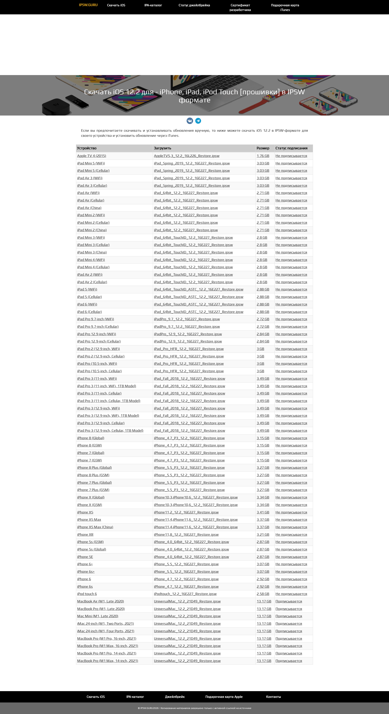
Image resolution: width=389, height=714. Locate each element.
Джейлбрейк (175, 697)
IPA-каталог (153, 5)
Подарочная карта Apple (224, 697)
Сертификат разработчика (240, 7)
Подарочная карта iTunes (285, 7)
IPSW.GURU (88, 5)
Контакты (273, 697)
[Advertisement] (194, 44)
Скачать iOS (116, 5)
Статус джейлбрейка (194, 5)
